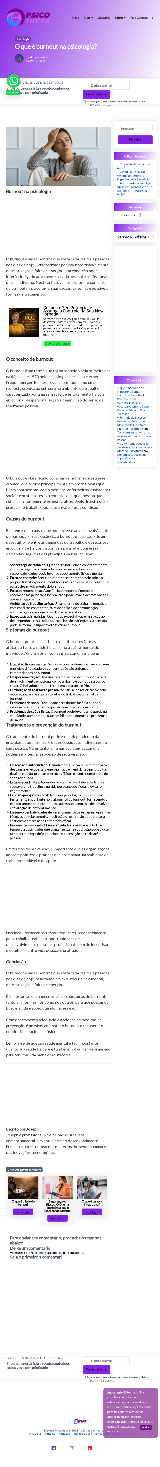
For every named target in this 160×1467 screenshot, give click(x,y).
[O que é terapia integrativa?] (92, 1197)
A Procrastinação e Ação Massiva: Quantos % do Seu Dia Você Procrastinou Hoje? (135, 188)
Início (75, 17)
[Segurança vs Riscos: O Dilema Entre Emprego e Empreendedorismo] (57, 1197)
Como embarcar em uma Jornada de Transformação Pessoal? (135, 435)
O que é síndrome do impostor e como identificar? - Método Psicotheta (131, 393)
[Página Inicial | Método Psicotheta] (28, 26)
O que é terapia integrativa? (92, 1202)
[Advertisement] (58, 222)
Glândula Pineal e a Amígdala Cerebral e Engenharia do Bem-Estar (134, 175)
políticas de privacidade (118, 101)
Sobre (119, 17)
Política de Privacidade (56, 1433)
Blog (87, 17)
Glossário (104, 17)
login (41, 1252)
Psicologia (23, 39)
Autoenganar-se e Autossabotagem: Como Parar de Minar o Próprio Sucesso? (133, 408)
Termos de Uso (81, 1433)
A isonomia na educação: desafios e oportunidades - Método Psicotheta (134, 447)
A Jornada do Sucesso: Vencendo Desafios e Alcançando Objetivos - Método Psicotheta (132, 423)
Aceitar (146, 1427)
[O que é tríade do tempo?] (23, 1197)
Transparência (101, 1433)
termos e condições (138, 101)
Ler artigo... (23, 1212)
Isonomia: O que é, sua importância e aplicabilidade (131, 458)
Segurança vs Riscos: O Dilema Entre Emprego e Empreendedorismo (57, 1205)
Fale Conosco (139, 17)
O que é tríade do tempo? (23, 1202)
